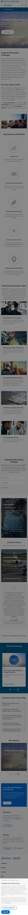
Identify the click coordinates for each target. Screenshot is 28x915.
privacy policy (8, 902)
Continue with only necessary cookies (10, 880)
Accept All (5, 912)
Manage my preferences (9, 907)
